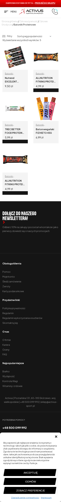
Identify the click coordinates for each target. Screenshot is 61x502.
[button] (56, 436)
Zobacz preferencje (30, 490)
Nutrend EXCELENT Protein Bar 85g (13, 81)
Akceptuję (31, 472)
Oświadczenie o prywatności (25, 497)
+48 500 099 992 (29, 401)
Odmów (30, 481)
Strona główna (10, 21)
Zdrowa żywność (28, 21)
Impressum (46, 497)
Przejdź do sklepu (45, 3)
